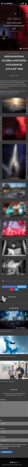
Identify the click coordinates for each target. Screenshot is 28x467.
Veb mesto (3, 436)
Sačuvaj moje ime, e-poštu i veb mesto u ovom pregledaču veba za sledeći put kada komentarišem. (13, 446)
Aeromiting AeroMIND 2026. (8, 356)
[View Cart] (22, 4)
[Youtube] (14, 462)
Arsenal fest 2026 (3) (5, 331)
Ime (1, 420)
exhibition (8, 281)
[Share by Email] (16, 289)
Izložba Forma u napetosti (7, 381)
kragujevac (21, 281)
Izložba (14, 281)
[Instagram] (17, 462)
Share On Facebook (9, 286)
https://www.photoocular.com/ (8, 94)
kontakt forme (27, 148)
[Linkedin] (15, 462)
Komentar (3, 399)
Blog (9, 18)
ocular (14, 282)
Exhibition (17, 18)
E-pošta (2, 428)
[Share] (20, 4)
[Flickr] (12, 462)
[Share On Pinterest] (11, 289)
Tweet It (22, 286)
